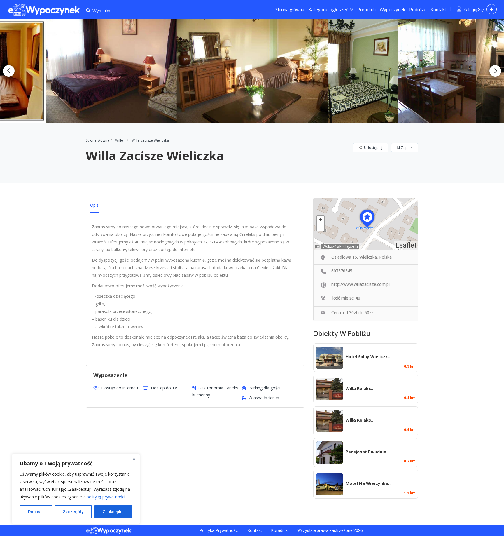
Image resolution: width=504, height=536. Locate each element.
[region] (76, 489)
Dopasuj (36, 511)
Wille (119, 140)
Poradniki (366, 9)
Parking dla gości (264, 388)
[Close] (133, 458)
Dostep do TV (164, 388)
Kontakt (438, 9)
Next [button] (495, 71)
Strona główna (289, 9)
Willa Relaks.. (359, 388)
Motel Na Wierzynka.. (368, 483)
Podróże (417, 9)
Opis (94, 205)
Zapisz (406, 147)
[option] (114, 71)
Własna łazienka (264, 398)
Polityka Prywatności (219, 530)
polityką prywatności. (106, 497)
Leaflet (406, 245)
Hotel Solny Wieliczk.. (368, 356)
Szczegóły (73, 511)
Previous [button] (9, 71)
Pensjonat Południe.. (367, 452)
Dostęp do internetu (120, 388)
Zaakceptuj (113, 511)
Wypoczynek (392, 9)
